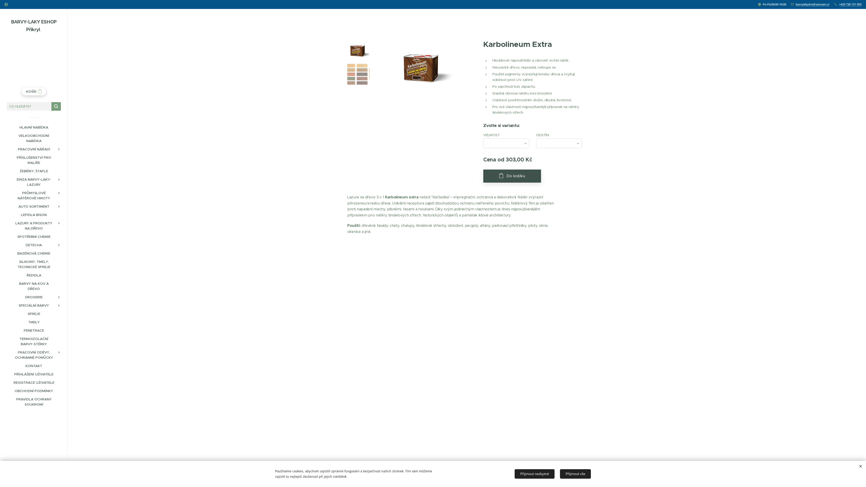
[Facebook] (6, 4)
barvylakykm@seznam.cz (812, 4)
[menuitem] (33, 127)
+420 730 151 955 (850, 4)
